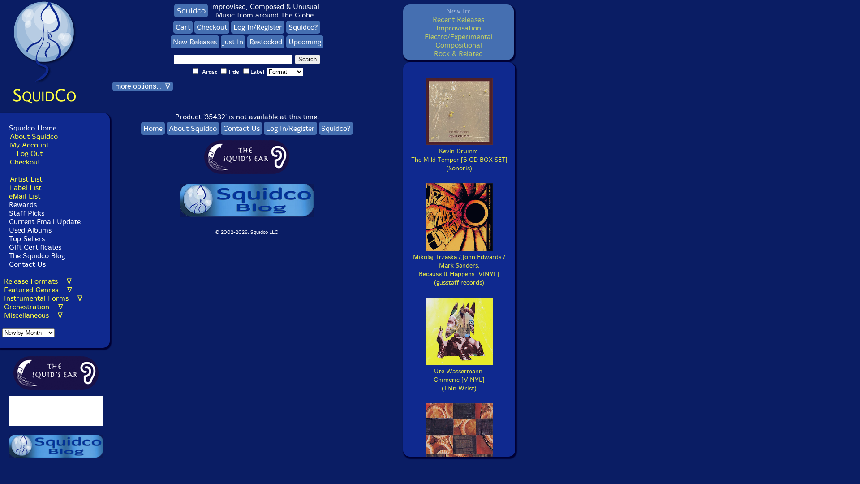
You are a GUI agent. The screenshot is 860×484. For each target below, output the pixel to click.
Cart (183, 27)
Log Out (30, 153)
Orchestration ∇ (33, 306)
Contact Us (26, 264)
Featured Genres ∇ (38, 289)
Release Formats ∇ (38, 281)
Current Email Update (44, 221)
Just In (233, 42)
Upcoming (304, 42)
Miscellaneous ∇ (33, 315)
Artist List (26, 179)
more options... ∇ (142, 86)
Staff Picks (26, 213)
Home (153, 128)
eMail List (24, 196)
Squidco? (303, 27)
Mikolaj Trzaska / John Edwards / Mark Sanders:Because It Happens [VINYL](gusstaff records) (459, 269)
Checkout (25, 162)
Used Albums (30, 230)
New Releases (195, 42)
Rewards (23, 204)
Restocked (265, 42)
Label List (25, 187)
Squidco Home (32, 128)
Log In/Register (257, 27)
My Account (29, 145)
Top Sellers (27, 238)
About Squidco (34, 136)
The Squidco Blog (37, 255)
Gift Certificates (35, 247)
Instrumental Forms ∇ (43, 298)
